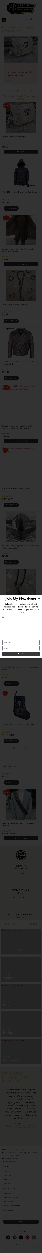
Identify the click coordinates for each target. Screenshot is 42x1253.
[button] (39, 597)
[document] (21, 626)
